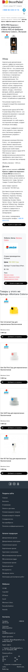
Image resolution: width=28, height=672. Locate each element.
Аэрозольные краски (6, 19)
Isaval (4, 599)
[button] (5, 44)
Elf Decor (5, 595)
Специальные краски (9, 562)
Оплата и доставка (8, 508)
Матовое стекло (9, 275)
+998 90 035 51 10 (10, 10)
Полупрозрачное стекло (11, 279)
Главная (3, 17)
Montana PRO (16, 19)
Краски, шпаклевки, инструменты (15, 17)
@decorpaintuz (7, 628)
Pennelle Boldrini (7, 606)
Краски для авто (7, 566)
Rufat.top (5, 669)
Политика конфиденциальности (13, 526)
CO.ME (4, 588)
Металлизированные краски (11, 555)
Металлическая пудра (9, 559)
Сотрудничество (7, 519)
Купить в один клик (14, 224)
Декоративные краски (9, 538)
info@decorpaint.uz (8, 633)
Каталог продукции (10, 533)
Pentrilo (4, 609)
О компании (6, 505)
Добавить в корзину (15, 337)
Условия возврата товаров (11, 515)
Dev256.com (20, 667)
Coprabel (5, 592)
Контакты (5, 501)
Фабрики (5, 584)
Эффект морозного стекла (11, 277)
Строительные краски (9, 545)
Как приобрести (7, 522)
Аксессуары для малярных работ (13, 577)
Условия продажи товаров (11, 512)
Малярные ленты (8, 573)
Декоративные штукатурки (11, 541)
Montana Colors (5, 330)
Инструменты (6, 570)
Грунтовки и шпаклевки (10, 552)
